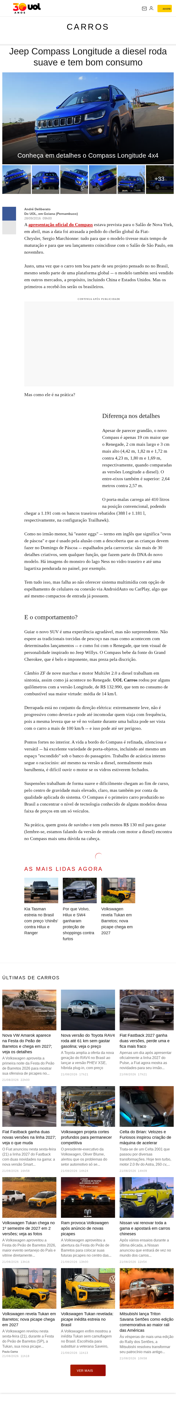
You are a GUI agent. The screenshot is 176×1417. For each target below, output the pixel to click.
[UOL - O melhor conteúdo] (26, 8)
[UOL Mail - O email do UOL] (144, 8)
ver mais (85, 1370)
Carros (88, 26)
